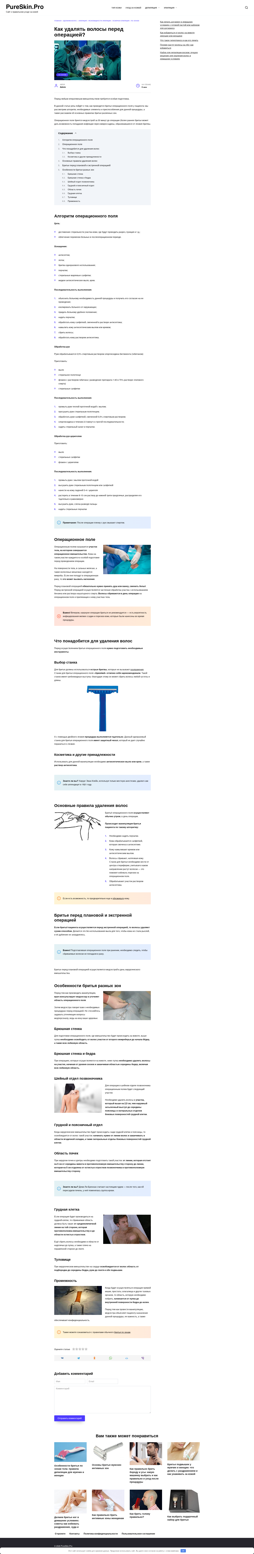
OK (183, 1551)
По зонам (135, 21)
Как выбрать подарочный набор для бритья (182, 1518)
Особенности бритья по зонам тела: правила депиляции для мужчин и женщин (69, 1470)
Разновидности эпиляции (100, 21)
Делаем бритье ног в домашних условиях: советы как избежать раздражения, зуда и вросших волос (66, 1523)
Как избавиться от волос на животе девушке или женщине (177, 34)
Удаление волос (70, 21)
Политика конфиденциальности (101, 1533)
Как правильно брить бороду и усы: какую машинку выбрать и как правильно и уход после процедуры (144, 1475)
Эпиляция (169, 7)
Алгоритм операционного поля (77, 139)
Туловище (72, 197)
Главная (57, 21)
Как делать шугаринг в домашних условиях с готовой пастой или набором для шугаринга (179, 25)
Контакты (74, 1533)
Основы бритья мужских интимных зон (106, 1466)
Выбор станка (74, 152)
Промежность (74, 201)
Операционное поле (72, 144)
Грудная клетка (75, 193)
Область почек (74, 189)
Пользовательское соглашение (138, 1533)
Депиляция (151, 7)
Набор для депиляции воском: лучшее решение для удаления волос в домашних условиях (179, 55)
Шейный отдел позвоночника (81, 181)
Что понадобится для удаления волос (80, 148)
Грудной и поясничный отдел (81, 185)
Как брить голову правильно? (140, 1515)
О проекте (60, 1533)
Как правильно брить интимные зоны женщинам (108, 1516)
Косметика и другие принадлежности (84, 156)
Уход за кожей (133, 7)
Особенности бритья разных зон (78, 169)
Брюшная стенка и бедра (79, 177)
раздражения (137, 669)
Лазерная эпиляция (120, 21)
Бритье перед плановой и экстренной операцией (86, 165)
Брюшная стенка (75, 173)
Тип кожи (117, 7)
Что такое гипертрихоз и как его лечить (179, 40)
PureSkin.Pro (25, 6)
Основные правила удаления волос (79, 160)
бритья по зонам (122, 1332)
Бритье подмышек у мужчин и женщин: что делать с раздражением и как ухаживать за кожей (182, 1468)
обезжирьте (118, 898)
